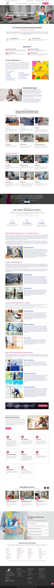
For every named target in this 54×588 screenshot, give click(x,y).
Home (17, 3)
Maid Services (25, 3)
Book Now (8, 17)
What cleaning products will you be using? (35, 531)
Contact (40, 3)
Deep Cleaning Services (42, 574)
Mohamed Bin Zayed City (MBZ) (32, 574)
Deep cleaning (7, 67)
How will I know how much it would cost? (34, 534)
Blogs (33, 3)
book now (45, 3)
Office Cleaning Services (42, 576)
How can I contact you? (32, 523)
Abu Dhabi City (30, 570)
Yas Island (29, 575)
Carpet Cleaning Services (42, 575)
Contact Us (27, 201)
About (36, 3)
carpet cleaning (33, 243)
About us (8, 428)
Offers (29, 579)
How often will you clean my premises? (34, 528)
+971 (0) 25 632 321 (43, 405)
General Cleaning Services (42, 570)
